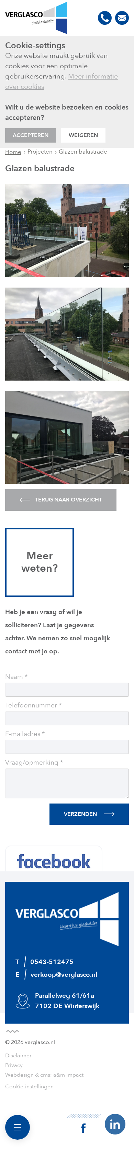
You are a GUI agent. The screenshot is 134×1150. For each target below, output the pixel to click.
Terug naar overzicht (68, 500)
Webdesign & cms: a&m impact (44, 1075)
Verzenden (80, 814)
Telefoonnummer (31, 705)
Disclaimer (18, 1055)
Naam (14, 677)
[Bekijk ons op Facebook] (84, 1123)
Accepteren (30, 135)
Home (13, 152)
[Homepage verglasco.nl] (36, 18)
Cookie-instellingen (29, 1087)
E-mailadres (22, 734)
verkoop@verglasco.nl (122, 18)
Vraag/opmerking (31, 763)
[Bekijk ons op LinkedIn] (115, 1124)
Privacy (14, 1065)
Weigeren (83, 135)
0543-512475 (105, 18)
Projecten (40, 152)
